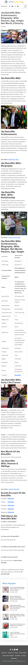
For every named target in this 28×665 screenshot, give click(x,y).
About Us (4, 652)
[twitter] (17, 6)
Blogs (16, 652)
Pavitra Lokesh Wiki (14, 237)
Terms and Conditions (8, 655)
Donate (24, 655)
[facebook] (9, 6)
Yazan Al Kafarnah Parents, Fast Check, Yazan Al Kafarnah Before (17, 598)
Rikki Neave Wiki (13, 159)
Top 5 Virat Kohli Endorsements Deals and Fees (17, 634)
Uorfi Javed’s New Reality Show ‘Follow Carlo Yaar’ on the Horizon (17, 589)
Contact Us (11, 652)
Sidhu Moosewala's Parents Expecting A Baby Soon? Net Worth (17, 607)
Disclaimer (18, 655)
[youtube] (12, 6)
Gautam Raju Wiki (14, 489)
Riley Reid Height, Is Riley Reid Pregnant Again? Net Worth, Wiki (17, 616)
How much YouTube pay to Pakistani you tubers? (17, 624)
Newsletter (14, 658)
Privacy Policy (22, 652)
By (3, 26)
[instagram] (15, 6)
